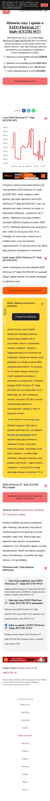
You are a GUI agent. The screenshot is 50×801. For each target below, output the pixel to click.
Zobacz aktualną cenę (25, 81)
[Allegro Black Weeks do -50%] (25, 175)
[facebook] (24, 111)
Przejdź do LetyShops (25, 317)
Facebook (25, 767)
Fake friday (25, 712)
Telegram (25, 759)
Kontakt (25, 728)
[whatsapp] (33, 111)
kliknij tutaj (35, 419)
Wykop (25, 782)
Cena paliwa (25, 720)
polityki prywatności (14, 8)
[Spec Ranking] (6, 10)
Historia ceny (25, 705)
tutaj (16, 546)
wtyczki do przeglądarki (19, 435)
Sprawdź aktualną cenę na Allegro (25, 290)
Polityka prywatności (25, 736)
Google (25, 774)
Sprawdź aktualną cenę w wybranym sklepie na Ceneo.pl (25, 497)
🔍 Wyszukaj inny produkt (30, 10)
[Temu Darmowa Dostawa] (25, 659)
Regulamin (25, 743)
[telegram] (29, 111)
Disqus (25, 790)
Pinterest (25, 751)
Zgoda (44, 5)
